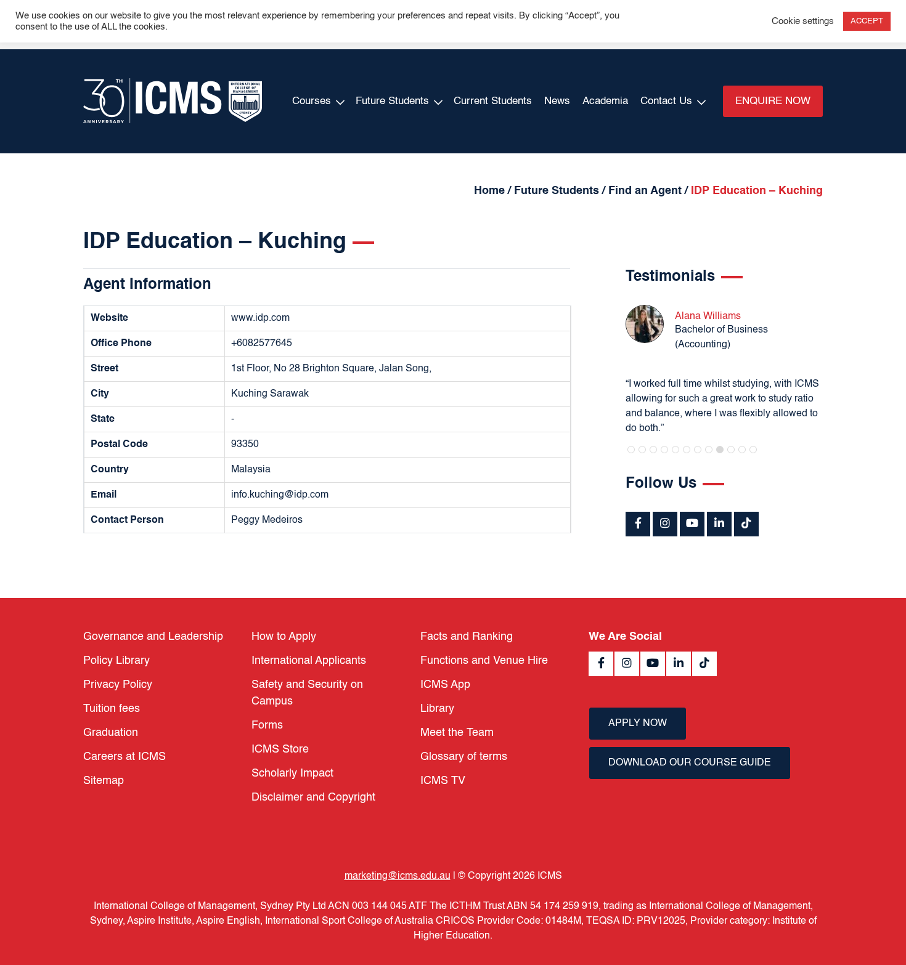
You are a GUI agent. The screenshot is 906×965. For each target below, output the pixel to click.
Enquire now (772, 101)
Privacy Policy (117, 684)
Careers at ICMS (124, 756)
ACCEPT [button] (867, 21)
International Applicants (308, 660)
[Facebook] (638, 524)
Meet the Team (457, 732)
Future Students (392, 101)
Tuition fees (111, 708)
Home (489, 190)
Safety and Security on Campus (307, 693)
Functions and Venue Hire (484, 660)
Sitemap (103, 780)
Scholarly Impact (292, 773)
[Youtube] (692, 524)
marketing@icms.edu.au (398, 876)
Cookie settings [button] (803, 21)
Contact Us (666, 101)
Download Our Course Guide (689, 763)
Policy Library (116, 660)
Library (437, 708)
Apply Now (637, 724)
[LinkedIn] (719, 524)
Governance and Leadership (153, 636)
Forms (267, 725)
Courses (311, 101)
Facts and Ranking (466, 636)
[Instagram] (665, 524)
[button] (631, 449)
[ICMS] (172, 101)
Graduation (110, 732)
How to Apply (283, 636)
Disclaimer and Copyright (313, 797)
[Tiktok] (746, 524)
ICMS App (445, 684)
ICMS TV (442, 780)
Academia (605, 101)
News (557, 101)
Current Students (493, 101)
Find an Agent (645, 190)
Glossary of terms (463, 756)
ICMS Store (280, 749)
